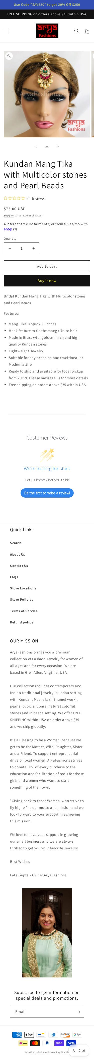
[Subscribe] (78, 1012)
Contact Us (19, 565)
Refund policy (21, 622)
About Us (17, 554)
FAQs (14, 577)
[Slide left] (36, 146)
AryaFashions (40, 1052)
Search (16, 543)
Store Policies (21, 599)
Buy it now (47, 280)
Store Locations (23, 588)
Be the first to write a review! (47, 493)
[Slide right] (58, 146)
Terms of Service (24, 611)
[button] (6, 31)
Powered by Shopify (58, 1052)
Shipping (9, 215)
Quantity (10, 238)
